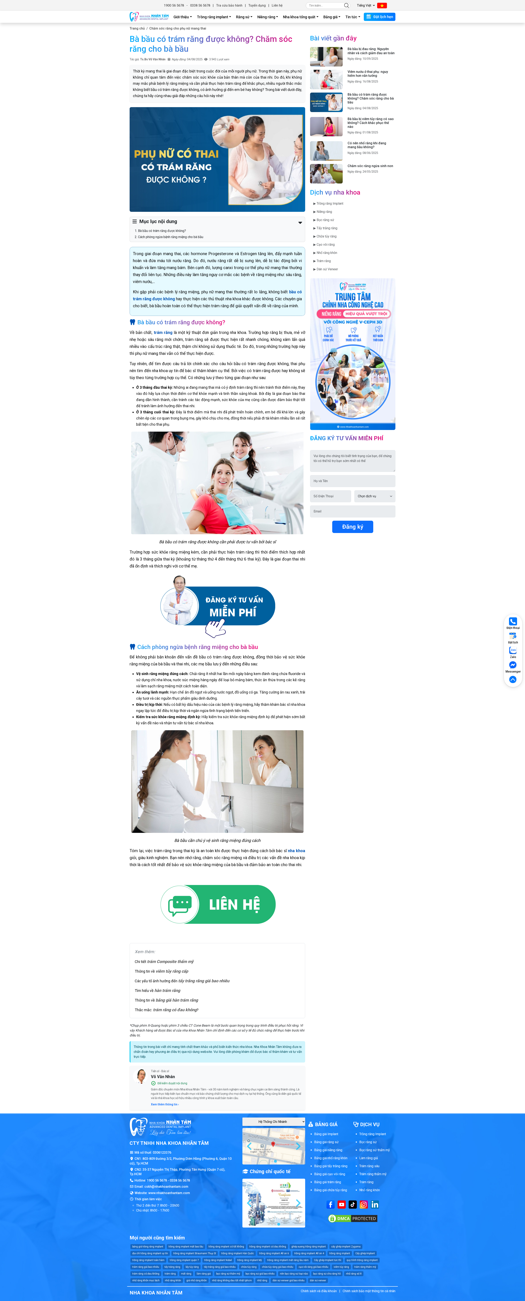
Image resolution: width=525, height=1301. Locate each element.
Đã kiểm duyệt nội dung (172, 1083)
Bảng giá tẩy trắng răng (330, 1166)
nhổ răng (262, 1280)
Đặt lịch (513, 642)
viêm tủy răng (341, 1266)
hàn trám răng (167, 990)
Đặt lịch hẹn (383, 17)
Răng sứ (242, 17)
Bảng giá (330, 17)
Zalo (513, 657)
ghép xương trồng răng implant (308, 1246)
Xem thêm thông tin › (165, 1104)
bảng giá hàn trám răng (177, 1000)
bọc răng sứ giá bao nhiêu (260, 1273)
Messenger (513, 671)
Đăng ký (352, 526)
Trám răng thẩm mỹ (373, 1174)
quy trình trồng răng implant (362, 1260)
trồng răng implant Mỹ (249, 1260)
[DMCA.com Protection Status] (352, 1218)
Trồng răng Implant (372, 1134)
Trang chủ (137, 28)
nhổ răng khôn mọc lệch (146, 1280)
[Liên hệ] (217, 905)
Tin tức (351, 17)
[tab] (272, 1161)
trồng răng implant (339, 1253)
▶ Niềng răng (322, 212)
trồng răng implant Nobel (218, 1260)
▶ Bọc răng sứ (323, 220)
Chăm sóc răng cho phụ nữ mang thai (177, 28)
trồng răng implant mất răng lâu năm (288, 1260)
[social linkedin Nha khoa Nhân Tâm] (375, 1204)
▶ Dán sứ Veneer (325, 269)
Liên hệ (277, 5)
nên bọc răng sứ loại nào (294, 1273)
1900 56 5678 (174, 5)
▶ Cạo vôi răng (324, 244)
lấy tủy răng (192, 1266)
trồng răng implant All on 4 (309, 1253)
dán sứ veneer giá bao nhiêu (289, 1280)
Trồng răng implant (212, 17)
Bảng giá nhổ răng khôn (330, 1158)
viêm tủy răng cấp (172, 971)
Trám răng (366, 1182)
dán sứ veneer (318, 1280)
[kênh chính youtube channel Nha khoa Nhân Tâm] (342, 1204)
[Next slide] (298, 1146)
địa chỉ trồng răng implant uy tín (150, 1253)
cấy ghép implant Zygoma (346, 1246)
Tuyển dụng (257, 5)
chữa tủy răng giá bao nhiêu (277, 1266)
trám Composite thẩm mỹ (170, 961)
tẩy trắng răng (172, 1266)
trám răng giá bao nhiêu (145, 1266)
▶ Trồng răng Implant (328, 203)
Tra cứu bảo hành (229, 5)
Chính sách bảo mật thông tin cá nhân (369, 1291)
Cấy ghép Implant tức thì (327, 1260)
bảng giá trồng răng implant (147, 1246)
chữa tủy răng (249, 1266)
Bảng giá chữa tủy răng (330, 1190)
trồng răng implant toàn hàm (148, 1260)
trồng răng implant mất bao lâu (186, 1246)
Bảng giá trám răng (327, 1182)
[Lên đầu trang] (513, 679)
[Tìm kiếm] (346, 5)
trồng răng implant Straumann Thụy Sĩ (194, 1253)
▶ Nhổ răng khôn (325, 253)
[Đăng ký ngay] (217, 607)
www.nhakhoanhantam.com (169, 1193)
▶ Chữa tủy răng (325, 236)
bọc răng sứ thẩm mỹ (228, 1273)
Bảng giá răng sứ (326, 1142)
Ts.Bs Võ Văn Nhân (152, 59)
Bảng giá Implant (326, 1134)
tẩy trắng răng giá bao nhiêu (203, 980)
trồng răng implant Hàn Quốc (237, 1253)
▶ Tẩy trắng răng (325, 228)
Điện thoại (513, 627)
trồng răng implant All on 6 (274, 1253)
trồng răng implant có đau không (267, 1246)
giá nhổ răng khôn (196, 1280)
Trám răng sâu (369, 1166)
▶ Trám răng (322, 261)
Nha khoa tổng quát (299, 17)
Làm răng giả (368, 1158)
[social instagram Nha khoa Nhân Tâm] (364, 1204)
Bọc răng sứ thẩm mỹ (374, 1150)
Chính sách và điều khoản (319, 1291)
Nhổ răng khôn (369, 1190)
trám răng (170, 1273)
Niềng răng (266, 17)
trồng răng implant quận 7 (184, 1260)
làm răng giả (204, 1273)
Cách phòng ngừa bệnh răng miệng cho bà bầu (170, 237)
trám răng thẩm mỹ (365, 1266)
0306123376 (162, 1152)
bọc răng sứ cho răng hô (327, 1273)
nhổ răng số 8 (354, 1273)
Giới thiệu (181, 17)
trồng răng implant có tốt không (226, 1246)
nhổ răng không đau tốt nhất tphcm (232, 1280)
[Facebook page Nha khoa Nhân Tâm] (331, 1204)
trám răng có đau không (175, 1009)
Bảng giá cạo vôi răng (329, 1174)
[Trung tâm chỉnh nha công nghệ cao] (352, 354)
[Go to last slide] (250, 1146)
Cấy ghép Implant (365, 1253)
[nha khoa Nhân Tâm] (149, 17)
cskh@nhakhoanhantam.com (166, 1187)
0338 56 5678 (200, 5)
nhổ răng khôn (173, 1280)
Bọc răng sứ (368, 1142)
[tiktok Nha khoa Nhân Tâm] (353, 1204)
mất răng (186, 1273)
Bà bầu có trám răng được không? (162, 231)
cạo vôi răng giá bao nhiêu (313, 1266)
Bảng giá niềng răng (328, 1150)
